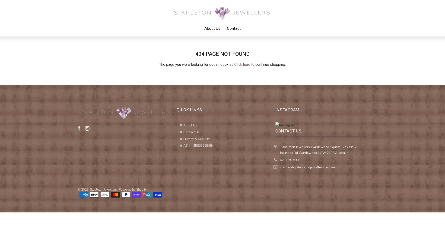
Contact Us (191, 132)
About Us (212, 28)
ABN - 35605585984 (198, 145)
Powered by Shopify (133, 190)
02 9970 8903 (290, 160)
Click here (242, 64)
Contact (234, 28)
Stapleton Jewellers (103, 190)
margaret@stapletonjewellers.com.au (307, 167)
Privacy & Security (196, 139)
